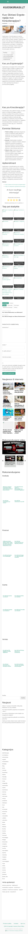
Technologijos (5, 861)
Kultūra (4, 813)
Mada (3, 822)
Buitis (3, 768)
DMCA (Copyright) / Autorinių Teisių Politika (14, 926)
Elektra (4, 774)
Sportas (4, 852)
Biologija (4, 763)
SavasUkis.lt (13, 891)
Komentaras (5, 327)
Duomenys (4, 772)
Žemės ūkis (5, 876)
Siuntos (4, 848)
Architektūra (5, 755)
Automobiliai (5, 761)
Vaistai (3, 868)
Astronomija (5, 757)
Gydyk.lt (21, 889)
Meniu (7, 1)
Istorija (4, 798)
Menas (4, 824)
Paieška (4, 695)
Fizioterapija (16, 305)
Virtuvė (4, 872)
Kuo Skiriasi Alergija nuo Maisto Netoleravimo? (13, 316)
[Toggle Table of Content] (11, 53)
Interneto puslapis (6, 357)
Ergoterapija (9, 305)
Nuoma (4, 831)
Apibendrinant (7, 59)
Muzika (4, 829)
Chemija (4, 770)
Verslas (5, 639)
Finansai (5, 530)
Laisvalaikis (5, 816)
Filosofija (4, 776)
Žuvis (3, 878)
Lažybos (4, 818)
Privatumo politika (7, 923)
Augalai (4, 759)
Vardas (4, 345)
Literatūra (4, 820)
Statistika (4, 855)
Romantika (4, 842)
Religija (4, 839)
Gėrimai (4, 792)
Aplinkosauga (5, 753)
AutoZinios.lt (17, 887)
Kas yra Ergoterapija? (8, 54)
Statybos (4, 857)
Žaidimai (4, 874)
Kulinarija (4, 811)
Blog (3, 766)
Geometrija (5, 789)
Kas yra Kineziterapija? (8, 56)
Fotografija (4, 783)
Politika (4, 833)
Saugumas (4, 846)
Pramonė (4, 835)
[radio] (8, 200)
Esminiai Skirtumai (8, 58)
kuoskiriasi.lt (14, 7)
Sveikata (11, 303)
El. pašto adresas (6, 351)
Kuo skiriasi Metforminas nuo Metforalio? (12, 312)
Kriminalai (4, 809)
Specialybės (5, 850)
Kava (3, 805)
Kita (3, 807)
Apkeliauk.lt (15, 885)
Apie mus (23, 923)
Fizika (3, 781)
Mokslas (4, 826)
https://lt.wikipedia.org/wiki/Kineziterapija (15, 186)
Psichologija (5, 837)
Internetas (4, 796)
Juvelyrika (4, 800)
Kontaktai (16, 923)
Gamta (4, 585)
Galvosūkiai (5, 785)
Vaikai (3, 865)
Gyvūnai (4, 794)
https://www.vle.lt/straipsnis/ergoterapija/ (15, 184)
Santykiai (4, 844)
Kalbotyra (4, 802)
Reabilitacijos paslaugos (7, 307)
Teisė (3, 863)
